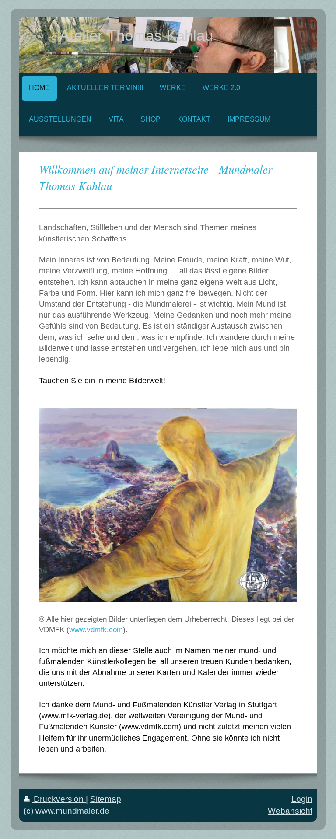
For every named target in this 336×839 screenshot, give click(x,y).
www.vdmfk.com (96, 630)
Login (301, 799)
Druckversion (59, 799)
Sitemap (105, 799)
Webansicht (290, 810)
